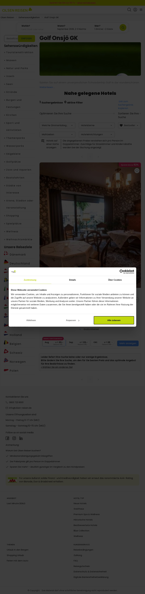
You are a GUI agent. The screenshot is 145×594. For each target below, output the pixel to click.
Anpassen (71, 320)
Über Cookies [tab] (115, 280)
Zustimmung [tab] (30, 280)
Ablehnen (31, 320)
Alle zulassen (114, 320)
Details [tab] (72, 280)
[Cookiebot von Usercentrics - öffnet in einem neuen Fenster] (121, 271)
